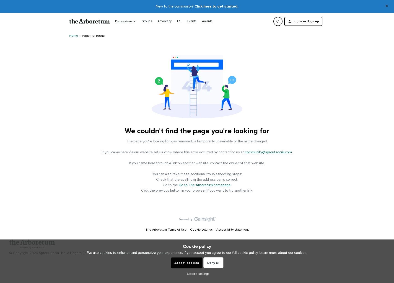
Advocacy (165, 21)
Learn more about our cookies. (283, 253)
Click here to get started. (216, 6)
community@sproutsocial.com (268, 152)
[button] (303, 21)
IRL (179, 21)
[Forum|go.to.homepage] (89, 21)
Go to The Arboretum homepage (205, 185)
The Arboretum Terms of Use (166, 229)
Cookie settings (201, 229)
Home (73, 35)
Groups (147, 21)
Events (192, 21)
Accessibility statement (232, 229)
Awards (207, 21)
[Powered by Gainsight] (197, 220)
